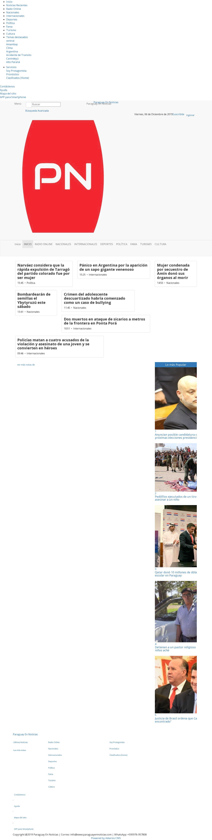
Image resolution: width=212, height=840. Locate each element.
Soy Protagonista (16, 70)
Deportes (11, 19)
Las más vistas (19, 750)
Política (10, 23)
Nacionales (12, 12)
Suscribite (178, 114)
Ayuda (3, 90)
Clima (9, 48)
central (10, 40)
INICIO (28, 244)
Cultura (10, 33)
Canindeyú (12, 58)
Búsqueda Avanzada (37, 110)
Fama (9, 26)
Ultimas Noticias (20, 742)
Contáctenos (7, 86)
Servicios (11, 67)
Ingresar (190, 115)
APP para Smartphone (13, 97)
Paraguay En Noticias (98, 103)
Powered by (106, 838)
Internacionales (15, 16)
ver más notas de (26, 364)
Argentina (12, 51)
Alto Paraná (13, 62)
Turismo (11, 30)
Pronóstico (12, 74)
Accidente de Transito (18, 55)
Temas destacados (17, 37)
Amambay (12, 44)
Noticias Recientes (16, 5)
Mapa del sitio (8, 93)
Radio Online (13, 9)
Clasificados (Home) (17, 78)
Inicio (9, 1)
